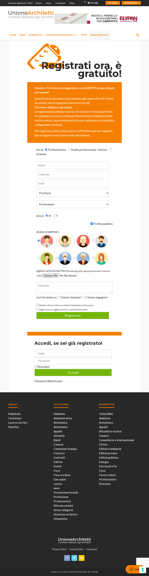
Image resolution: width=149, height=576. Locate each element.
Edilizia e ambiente (110, 448)
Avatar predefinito (47, 231)
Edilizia (58, 461)
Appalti (58, 431)
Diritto (103, 444)
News (48, 3)
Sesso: (40, 215)
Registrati (73, 315)
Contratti (59, 457)
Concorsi (59, 453)
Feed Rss (13, 427)
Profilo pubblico (103, 223)
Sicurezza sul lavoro (66, 514)
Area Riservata (99, 34)
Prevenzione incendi (66, 492)
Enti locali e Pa (108, 466)
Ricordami (43, 366)
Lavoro (58, 483)
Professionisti (62, 501)
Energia (103, 461)
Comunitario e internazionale (116, 440)
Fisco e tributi (62, 475)
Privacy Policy (59, 549)
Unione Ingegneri (97, 297)
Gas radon (60, 479)
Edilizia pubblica (108, 457)
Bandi (57, 440)
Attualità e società (110, 431)
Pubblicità (14, 413)
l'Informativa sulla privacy (82, 305)
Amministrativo (63, 418)
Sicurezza (104, 483)
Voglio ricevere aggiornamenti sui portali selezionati (63, 309)
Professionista (56, 149)
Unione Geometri (71, 297)
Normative (35, 34)
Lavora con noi (17, 422)
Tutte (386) (106, 413)
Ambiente (59, 413)
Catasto (58, 444)
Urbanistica (60, 518)
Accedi (73, 372)
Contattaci (60, 3)
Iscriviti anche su (46, 297)
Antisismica (60, 422)
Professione (61, 496)
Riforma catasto (63, 505)
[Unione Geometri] (31, 14)
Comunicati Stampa (65, 448)
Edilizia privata (108, 453)
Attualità (59, 435)
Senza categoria (63, 510)
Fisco (57, 470)
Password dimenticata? (49, 381)
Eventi (57, 466)
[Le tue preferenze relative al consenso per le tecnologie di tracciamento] (142, 569)
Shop (71, 3)
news (57, 488)
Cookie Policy (76, 549)
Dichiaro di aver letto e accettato (66, 305)
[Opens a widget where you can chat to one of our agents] (135, 569)
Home (39, 3)
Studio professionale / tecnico (89, 149)
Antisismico (61, 427)
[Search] (138, 35)
